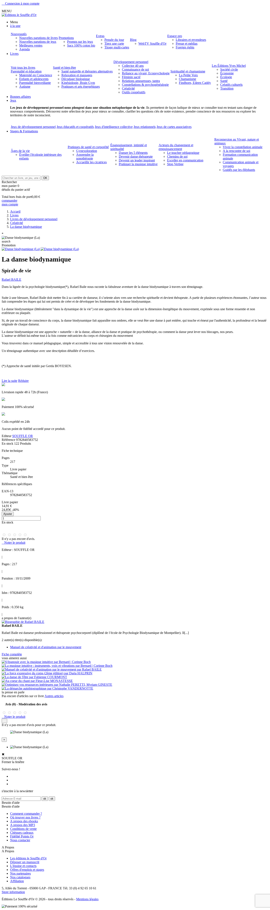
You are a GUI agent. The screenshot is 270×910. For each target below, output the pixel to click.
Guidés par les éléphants (239, 170)
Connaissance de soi (135, 69)
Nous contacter (20, 840)
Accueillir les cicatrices (91, 162)
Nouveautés (19, 34)
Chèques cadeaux (22, 832)
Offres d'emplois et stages (27, 869)
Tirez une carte (114, 43)
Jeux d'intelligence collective (114, 127)
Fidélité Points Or (22, 836)
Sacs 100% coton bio (81, 45)
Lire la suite (9, 381)
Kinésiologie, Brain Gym (78, 83)
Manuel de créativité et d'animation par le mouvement (45, 647)
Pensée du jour (114, 40)
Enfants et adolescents (34, 79)
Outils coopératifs (133, 92)
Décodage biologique (75, 79)
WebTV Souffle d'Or (152, 43)
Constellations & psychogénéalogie (145, 84)
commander (9, 200)
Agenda (24, 49)
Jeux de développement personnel (33, 127)
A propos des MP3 (22, 825)
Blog (133, 40)
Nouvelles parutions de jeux (37, 41)
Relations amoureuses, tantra (141, 81)
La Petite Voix (188, 75)
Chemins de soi (177, 156)
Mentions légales (87, 899)
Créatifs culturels (231, 84)
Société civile (229, 69)
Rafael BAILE (11, 279)
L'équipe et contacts (23, 866)
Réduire (23, 381)
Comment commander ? (26, 813)
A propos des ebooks (24, 821)
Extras (100, 36)
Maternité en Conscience (35, 75)
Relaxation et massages (76, 75)
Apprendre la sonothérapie (85, 156)
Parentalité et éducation (26, 71)
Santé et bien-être (64, 67)
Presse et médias (186, 43)
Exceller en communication (185, 160)
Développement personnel (130, 62)
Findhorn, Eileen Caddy (195, 83)
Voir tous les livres (23, 67)
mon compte (10, 204)
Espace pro (174, 36)
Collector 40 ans (133, 65)
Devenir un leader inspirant (137, 160)
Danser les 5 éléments (133, 152)
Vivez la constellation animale (242, 147)
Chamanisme (187, 79)
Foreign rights (185, 47)
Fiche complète (12, 654)
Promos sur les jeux (80, 41)
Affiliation (17, 881)
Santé (224, 81)
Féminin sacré (131, 77)
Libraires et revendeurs (191, 40)
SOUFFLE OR (22, 436)
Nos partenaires (20, 873)
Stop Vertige (175, 164)
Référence (9, 440)
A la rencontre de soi (236, 151)
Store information (13, 892)
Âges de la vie (20, 151)
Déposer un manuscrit (24, 862)
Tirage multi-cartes (116, 47)
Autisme (24, 86)
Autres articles (54, 696)
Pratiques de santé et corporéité (88, 147)
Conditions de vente (23, 829)
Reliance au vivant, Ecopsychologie (146, 73)
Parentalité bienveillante (35, 83)
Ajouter (7, 513)
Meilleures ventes (30, 45)
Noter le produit (13, 542)
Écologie (226, 77)
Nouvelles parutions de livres (38, 38)
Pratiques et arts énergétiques (80, 86)
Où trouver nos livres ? (25, 817)
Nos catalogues (20, 877)
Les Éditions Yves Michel (229, 65)
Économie (227, 73)
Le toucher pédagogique (183, 152)
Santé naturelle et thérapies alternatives (87, 71)
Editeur (6, 436)
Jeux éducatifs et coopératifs (75, 127)
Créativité (128, 88)
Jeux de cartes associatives (174, 127)
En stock (7, 443)
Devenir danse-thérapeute (136, 156)
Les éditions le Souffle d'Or (28, 858)
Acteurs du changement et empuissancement (176, 147)
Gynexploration (86, 151)
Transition (227, 88)
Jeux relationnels (145, 127)
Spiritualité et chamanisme (187, 71)
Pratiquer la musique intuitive (138, 164)
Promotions (66, 38)
